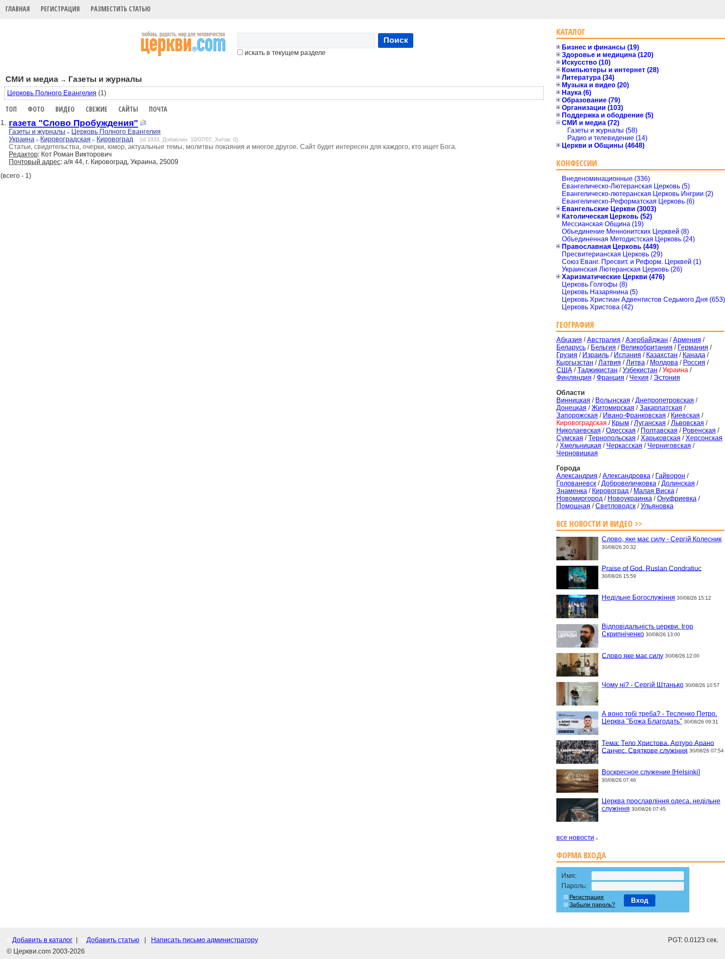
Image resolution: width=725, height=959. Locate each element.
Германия (693, 347)
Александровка (626, 475)
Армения (687, 339)
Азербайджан (647, 339)
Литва (635, 362)
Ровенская (699, 430)
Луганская (650, 422)
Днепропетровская (664, 400)
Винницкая (573, 400)
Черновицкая (577, 453)
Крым (620, 422)
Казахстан (662, 354)
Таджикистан (597, 370)
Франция (610, 377)
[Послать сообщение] (143, 123)
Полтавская (659, 430)
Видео (65, 109)
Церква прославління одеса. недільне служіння (661, 804)
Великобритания (647, 347)
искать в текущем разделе (284, 52)
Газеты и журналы (37, 131)
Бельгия (603, 347)
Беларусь (571, 347)
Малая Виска (654, 490)
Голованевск (576, 483)
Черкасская (624, 445)
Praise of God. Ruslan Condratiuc (652, 568)
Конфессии (576, 163)
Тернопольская (612, 438)
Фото (36, 109)
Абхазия (569, 339)
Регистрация (60, 8)
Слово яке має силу (632, 655)
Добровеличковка (628, 483)
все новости (575, 837)
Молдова (664, 362)
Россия (694, 362)
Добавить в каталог (42, 939)
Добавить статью (112, 939)
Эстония (667, 377)
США (564, 370)
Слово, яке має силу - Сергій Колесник (662, 539)
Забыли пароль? (592, 904)
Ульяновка (657, 506)
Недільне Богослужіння (638, 597)
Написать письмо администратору (204, 939)
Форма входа (581, 855)
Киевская (685, 415)
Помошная (573, 506)
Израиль (595, 354)
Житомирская (613, 407)
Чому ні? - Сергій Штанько (642, 684)
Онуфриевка (676, 498)
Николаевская (578, 430)
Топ (11, 109)
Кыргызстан (574, 362)
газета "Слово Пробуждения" (73, 123)
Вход (639, 900)
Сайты (128, 109)
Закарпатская (660, 407)
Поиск (395, 40)
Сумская (569, 438)
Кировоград (114, 139)
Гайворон (670, 475)
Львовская (687, 422)
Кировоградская (65, 139)
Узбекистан (640, 370)
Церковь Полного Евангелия (51, 93)
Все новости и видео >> (599, 523)
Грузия (566, 354)
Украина (21, 139)
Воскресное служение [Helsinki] (651, 772)
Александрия (576, 475)
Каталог (570, 31)
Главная (17, 8)
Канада (694, 354)
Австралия (604, 339)
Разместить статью (121, 8)
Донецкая (571, 407)
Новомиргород (579, 498)
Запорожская (577, 415)
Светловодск (615, 506)
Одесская (621, 430)
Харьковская (661, 438)
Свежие (96, 109)
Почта (158, 109)
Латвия (609, 362)
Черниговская (669, 445)
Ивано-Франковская (634, 415)
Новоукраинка (630, 498)
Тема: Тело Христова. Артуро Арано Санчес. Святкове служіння (658, 746)
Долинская (678, 483)
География (575, 324)
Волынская (612, 400)
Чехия (639, 377)
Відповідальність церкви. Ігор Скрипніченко (647, 630)
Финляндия (574, 377)
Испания (627, 354)
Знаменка (571, 490)
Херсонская (704, 438)
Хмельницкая (580, 445)
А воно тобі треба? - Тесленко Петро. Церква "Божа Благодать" (659, 717)
